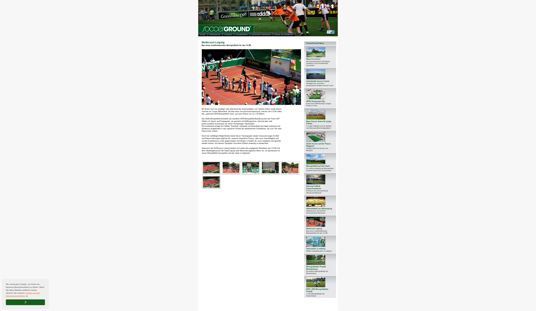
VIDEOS (228, 34)
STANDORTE (242, 34)
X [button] (25, 302)
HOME (203, 34)
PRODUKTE (215, 34)
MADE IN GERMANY (284, 34)
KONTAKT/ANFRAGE (261, 34)
